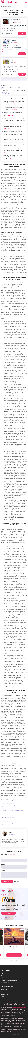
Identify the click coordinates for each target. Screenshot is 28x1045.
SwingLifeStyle (4, 994)
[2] (10, 854)
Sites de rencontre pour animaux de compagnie (13, 810)
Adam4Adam (4, 989)
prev (11, 961)
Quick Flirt (10, 158)
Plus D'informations (7, 33)
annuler (16, 881)
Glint (14, 102)
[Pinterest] (12, 93)
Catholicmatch (7, 128)
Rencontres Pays (17, 814)
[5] (15, 854)
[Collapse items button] (14, 79)
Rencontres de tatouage (8, 803)
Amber (11, 832)
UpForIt (5, 152)
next (16, 961)
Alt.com (13, 121)
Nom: (2, 857)
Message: (3, 870)
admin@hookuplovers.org (18, 1007)
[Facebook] (2, 93)
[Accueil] (9, 2)
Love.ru (19, 145)
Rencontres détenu (6, 824)
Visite (22, 33)
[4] (13, 854)
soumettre (7, 881)
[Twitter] (9, 93)
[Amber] (4, 833)
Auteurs (3, 978)
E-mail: (3, 864)
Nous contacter (5, 982)
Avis (2, 975)
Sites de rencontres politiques (9, 817)
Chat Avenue (6, 136)
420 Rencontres (6, 814)
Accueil (2, 973)
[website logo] (6, 21)
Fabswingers (14, 109)
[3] (12, 854)
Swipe (23, 141)
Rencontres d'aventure (7, 821)
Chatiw (2, 996)
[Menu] (26, 2)
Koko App (10, 115)
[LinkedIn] (5, 93)
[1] (8, 854)
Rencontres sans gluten (7, 806)
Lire (14, 951)
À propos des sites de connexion (9, 980)
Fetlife (2, 992)
